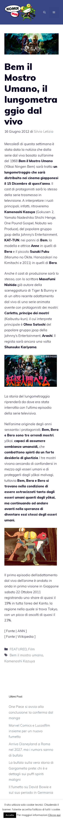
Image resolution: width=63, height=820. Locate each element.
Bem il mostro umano (26, 655)
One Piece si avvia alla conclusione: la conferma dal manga (31, 712)
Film (31, 649)
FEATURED (18, 649)
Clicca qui (54, 815)
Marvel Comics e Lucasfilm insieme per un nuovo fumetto (29, 731)
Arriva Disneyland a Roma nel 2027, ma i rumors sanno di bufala (31, 749)
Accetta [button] (10, 815)
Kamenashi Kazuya (19, 661)
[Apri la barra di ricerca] (44, 12)
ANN (22, 631)
